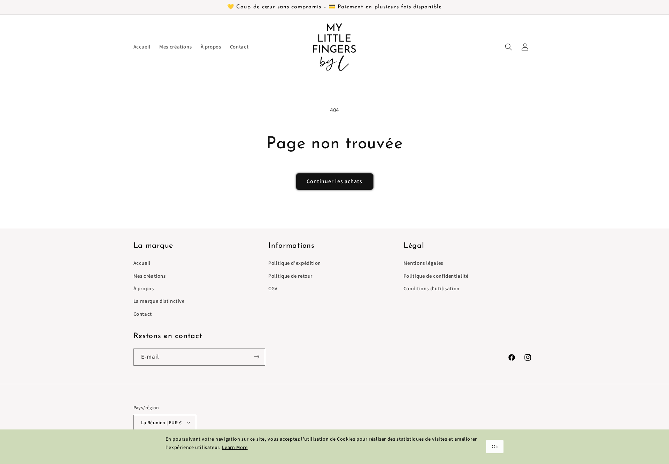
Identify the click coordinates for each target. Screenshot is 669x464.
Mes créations (149, 275)
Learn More (234, 447)
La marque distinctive (159, 301)
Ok (495, 446)
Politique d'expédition (294, 263)
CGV (273, 288)
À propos (143, 288)
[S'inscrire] (256, 356)
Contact (142, 313)
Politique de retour (290, 275)
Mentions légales (423, 263)
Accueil (142, 263)
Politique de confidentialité (436, 275)
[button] (509, 47)
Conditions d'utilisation (431, 288)
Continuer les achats (334, 181)
